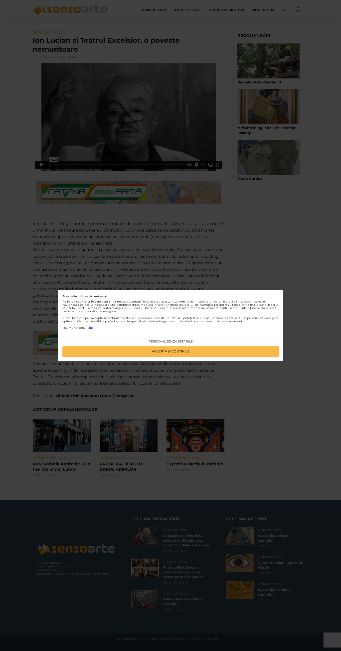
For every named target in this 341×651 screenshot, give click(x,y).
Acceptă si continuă (170, 351)
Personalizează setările (171, 341)
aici (91, 327)
